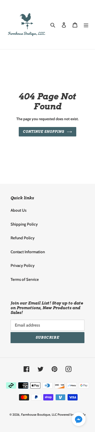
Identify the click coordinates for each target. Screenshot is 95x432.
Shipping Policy (24, 224)
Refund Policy (23, 238)
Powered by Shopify (72, 414)
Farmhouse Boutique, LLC (39, 414)
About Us (18, 210)
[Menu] (86, 24)
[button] (79, 420)
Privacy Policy (23, 265)
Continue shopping (43, 132)
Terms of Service (25, 279)
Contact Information (28, 252)
